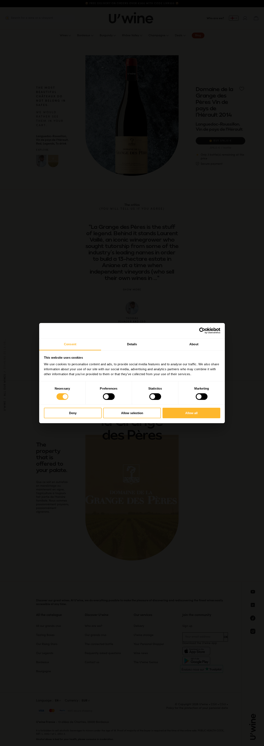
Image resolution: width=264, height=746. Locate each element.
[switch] (109, 396)
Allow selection (132, 413)
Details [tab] (132, 344)
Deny (73, 413)
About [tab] (193, 344)
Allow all (191, 413)
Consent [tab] (70, 344)
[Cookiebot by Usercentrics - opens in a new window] (202, 331)
